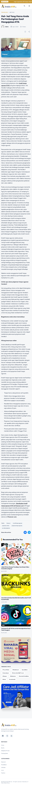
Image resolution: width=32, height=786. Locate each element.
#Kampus (5, 676)
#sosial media (12, 679)
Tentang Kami (4, 753)
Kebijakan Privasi (5, 750)
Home (2, 745)
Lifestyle (3, 767)
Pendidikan (4, 764)
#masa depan (6, 673)
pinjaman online (5, 525)
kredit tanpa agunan (17, 523)
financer (8, 523)
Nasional (3, 762)
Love (2, 770)
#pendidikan (24, 669)
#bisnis (4, 679)
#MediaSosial (16, 669)
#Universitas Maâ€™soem (18, 673)
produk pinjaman (6, 528)
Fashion (3, 773)
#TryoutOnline (6, 669)
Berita (2, 748)
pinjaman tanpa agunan (17, 525)
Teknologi (4, 12)
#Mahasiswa (13, 676)
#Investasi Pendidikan (24, 676)
